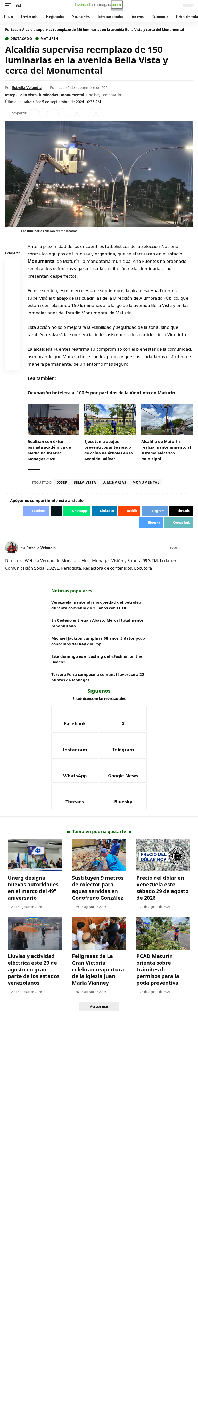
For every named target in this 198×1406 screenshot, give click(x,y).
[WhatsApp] (74, 770)
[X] (190, 547)
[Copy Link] (100, 112)
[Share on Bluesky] (12, 351)
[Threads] (74, 796)
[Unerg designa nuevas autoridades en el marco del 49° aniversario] (35, 855)
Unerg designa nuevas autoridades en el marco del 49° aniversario (33, 887)
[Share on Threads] (91, 112)
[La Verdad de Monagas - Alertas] (99, 5)
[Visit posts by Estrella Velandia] (11, 547)
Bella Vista (27, 94)
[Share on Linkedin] (62, 112)
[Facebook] (184, 547)
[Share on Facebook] (34, 112)
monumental (72, 94)
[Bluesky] (123, 796)
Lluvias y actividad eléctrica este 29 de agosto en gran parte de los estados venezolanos (34, 969)
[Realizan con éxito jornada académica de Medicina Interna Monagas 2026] (53, 419)
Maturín (49, 38)
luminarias (48, 94)
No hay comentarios (105, 94)
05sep (10, 94)
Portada (12, 29)
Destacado (21, 38)
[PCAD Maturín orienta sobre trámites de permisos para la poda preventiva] (163, 933)
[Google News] (123, 770)
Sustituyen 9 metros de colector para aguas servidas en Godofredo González (97, 887)
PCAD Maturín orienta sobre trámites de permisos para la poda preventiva (157, 969)
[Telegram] (123, 744)
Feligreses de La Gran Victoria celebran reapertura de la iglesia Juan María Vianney (98, 969)
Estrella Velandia (27, 87)
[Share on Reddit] (72, 112)
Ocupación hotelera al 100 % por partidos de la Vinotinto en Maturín (101, 393)
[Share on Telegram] (81, 112)
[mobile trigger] (9, 5)
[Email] (12, 363)
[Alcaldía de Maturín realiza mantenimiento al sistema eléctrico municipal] (167, 419)
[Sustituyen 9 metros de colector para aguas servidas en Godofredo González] (99, 855)
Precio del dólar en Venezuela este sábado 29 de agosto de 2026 (162, 887)
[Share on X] (43, 112)
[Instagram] (74, 744)
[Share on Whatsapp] (53, 112)
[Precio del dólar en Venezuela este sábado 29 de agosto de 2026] (163, 855)
